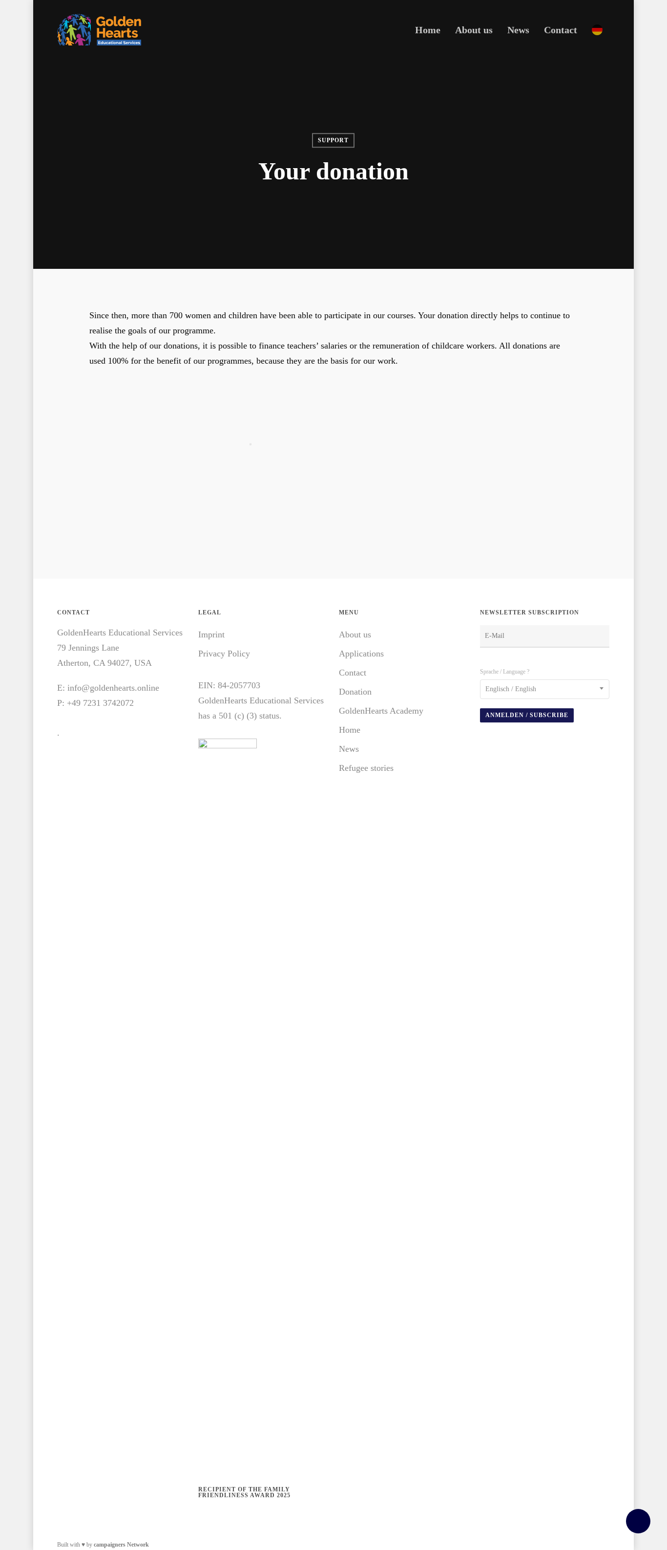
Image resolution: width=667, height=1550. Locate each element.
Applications (361, 653)
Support (333, 140)
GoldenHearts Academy (381, 711)
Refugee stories (366, 768)
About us (355, 634)
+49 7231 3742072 (100, 703)
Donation (355, 692)
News (349, 749)
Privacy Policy (224, 653)
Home (349, 730)
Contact (352, 672)
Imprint (211, 634)
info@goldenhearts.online (113, 688)
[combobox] (545, 689)
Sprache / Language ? (504, 671)
